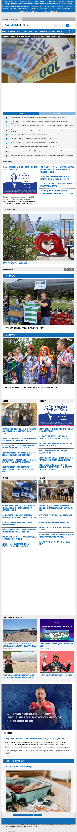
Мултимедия (15, 19)
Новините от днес (69, 33)
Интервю (8, 733)
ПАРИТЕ (31, 31)
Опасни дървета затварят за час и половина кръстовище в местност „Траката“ (57, 192)
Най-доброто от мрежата (12, 617)
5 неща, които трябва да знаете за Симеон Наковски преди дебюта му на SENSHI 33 (35, 738)
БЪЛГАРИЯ (19, 31)
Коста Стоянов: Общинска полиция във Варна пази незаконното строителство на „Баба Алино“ (19, 431)
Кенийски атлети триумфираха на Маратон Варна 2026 (25, 387)
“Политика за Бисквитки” (62, 8)
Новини (5, 19)
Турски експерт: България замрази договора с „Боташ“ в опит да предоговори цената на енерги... (40, 130)
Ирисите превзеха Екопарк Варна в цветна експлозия (25, 328)
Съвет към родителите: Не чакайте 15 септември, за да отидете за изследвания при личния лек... (43, 125)
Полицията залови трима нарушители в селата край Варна (25, 36)
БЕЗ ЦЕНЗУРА (52, 31)
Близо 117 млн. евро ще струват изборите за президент (29, 134)
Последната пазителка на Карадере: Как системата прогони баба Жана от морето (18, 676)
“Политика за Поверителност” (39, 8)
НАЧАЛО (4, 31)
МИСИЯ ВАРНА (11, 31)
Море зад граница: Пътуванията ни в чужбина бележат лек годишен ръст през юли (38, 117)
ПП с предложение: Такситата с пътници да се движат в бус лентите (33, 138)
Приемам (53, 11)
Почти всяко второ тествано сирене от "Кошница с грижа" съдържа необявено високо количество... (39, 122)
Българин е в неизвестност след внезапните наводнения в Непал (32, 147)
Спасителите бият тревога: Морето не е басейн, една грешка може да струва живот (20, 644)
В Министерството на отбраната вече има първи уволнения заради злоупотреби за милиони (42, 155)
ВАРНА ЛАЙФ (43, 31)
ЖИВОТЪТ (59, 31)
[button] (4, 56)
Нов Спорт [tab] (57, 113)
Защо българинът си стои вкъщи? (19, 766)
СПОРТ (36, 31)
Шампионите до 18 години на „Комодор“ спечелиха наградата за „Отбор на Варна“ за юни (55, 508)
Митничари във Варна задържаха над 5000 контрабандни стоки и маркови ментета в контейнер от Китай (57, 169)
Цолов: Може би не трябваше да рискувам (56, 675)
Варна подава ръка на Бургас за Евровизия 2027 (56, 644)
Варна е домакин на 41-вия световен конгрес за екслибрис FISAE (55, 430)
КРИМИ (25, 31)
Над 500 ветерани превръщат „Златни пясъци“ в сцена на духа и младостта (54, 177)
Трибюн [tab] (21, 113)
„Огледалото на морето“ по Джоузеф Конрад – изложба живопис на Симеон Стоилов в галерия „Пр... (42, 152)
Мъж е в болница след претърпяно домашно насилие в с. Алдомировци (34, 142)
